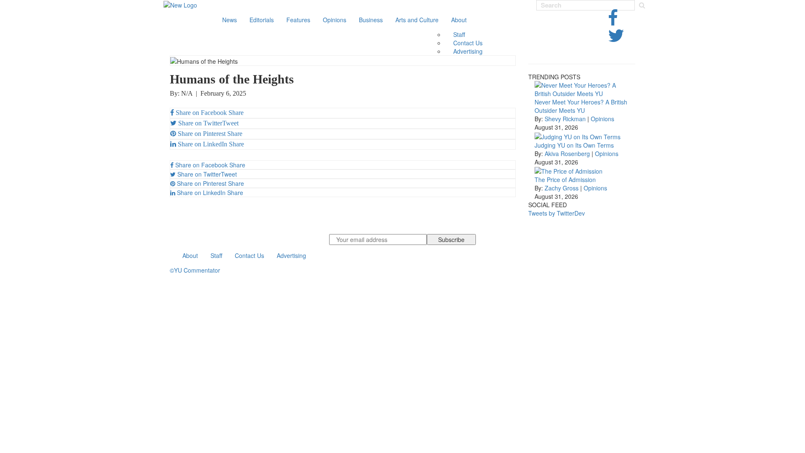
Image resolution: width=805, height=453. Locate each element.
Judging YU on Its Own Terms (574, 145)
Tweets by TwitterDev (556, 213)
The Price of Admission (565, 179)
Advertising (468, 51)
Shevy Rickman (565, 119)
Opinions (334, 20)
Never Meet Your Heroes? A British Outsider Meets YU (581, 106)
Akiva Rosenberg (567, 153)
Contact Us (468, 43)
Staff (459, 34)
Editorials (261, 20)
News (229, 20)
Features (298, 20)
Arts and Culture (417, 20)
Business (371, 20)
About (459, 20)
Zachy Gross (562, 188)
